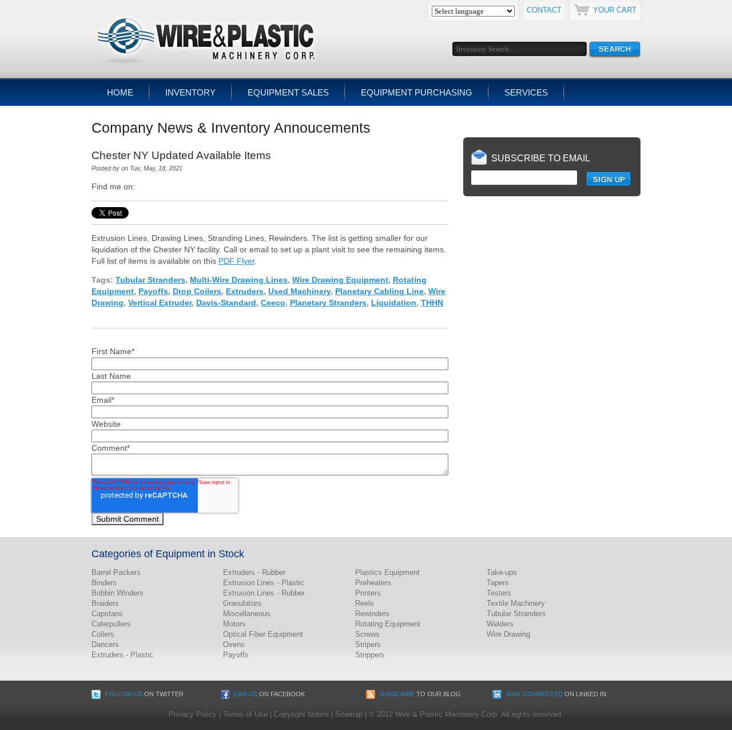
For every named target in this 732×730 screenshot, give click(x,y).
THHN (432, 302)
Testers (499, 593)
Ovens (234, 644)
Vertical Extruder (160, 302)
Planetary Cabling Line (379, 291)
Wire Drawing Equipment (340, 279)
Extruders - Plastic (122, 654)
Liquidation (393, 302)
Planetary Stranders (328, 302)
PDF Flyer (236, 260)
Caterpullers (111, 624)
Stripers (368, 644)
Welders (500, 624)
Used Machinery (299, 291)
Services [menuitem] (526, 92)
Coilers (103, 634)
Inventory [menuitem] (190, 92)
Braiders (105, 603)
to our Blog (420, 694)
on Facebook (269, 694)
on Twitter (144, 694)
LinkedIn (144, 186)
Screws (367, 634)
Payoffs (153, 291)
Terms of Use (245, 714)
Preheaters (373, 582)
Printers (368, 593)
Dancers (105, 644)
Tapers (498, 582)
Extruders (245, 291)
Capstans (107, 613)
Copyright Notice (301, 714)
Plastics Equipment (387, 572)
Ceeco (273, 302)
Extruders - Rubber (254, 572)
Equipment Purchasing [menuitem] (416, 92)
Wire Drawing (508, 634)
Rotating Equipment (387, 624)
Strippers (370, 654)
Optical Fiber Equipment (263, 634)
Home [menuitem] (120, 92)
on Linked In (556, 694)
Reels (364, 603)
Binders (104, 582)
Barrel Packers (116, 572)
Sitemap (349, 714)
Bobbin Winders (118, 593)
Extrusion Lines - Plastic (263, 582)
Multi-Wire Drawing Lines (239, 279)
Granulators (242, 603)
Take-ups (502, 572)
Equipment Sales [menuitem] (288, 92)
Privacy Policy (193, 714)
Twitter (160, 186)
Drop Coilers (197, 291)
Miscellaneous (246, 613)
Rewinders (372, 613)
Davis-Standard (226, 302)
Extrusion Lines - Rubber (264, 593)
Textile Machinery (516, 603)
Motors (234, 624)
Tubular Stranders (150, 279)
